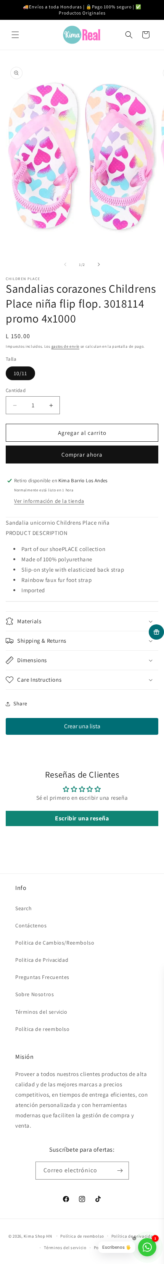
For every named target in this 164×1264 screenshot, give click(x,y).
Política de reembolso (42, 1029)
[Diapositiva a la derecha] (98, 264)
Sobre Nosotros (34, 994)
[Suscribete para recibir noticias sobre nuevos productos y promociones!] (120, 1171)
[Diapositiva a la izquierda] (65, 264)
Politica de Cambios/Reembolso (54, 942)
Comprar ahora (82, 454)
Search (23, 908)
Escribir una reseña (82, 818)
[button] (15, 34)
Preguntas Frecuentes (42, 977)
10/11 (20, 373)
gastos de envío (65, 346)
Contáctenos (31, 925)
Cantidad (16, 390)
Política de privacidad (133, 1236)
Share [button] (20, 703)
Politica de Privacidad (41, 959)
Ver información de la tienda (49, 500)
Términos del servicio (41, 1011)
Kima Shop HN (38, 1235)
